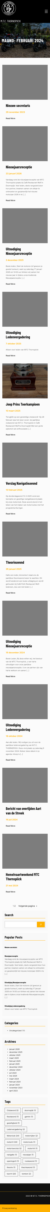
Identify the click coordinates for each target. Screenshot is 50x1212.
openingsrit (13, 1161)
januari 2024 (14, 1085)
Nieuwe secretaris (11, 947)
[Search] (41, 924)
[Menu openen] (46, 11)
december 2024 (15, 1067)
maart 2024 (14, 1079)
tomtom (26, 1174)
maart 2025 (14, 1058)
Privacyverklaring (9, 1208)
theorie (11, 1167)
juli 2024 (13, 1073)
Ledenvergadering (16, 1129)
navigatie (12, 1155)
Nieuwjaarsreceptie (11, 956)
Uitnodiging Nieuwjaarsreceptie (15, 982)
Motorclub (13, 1136)
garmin (29, 1117)
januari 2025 (14, 1064)
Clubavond (12, 1110)
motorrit (12, 1142)
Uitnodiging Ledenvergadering (15, 1006)
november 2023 (15, 1088)
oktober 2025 (14, 1055)
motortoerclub (14, 1148)
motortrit (32, 1148)
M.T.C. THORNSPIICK (11, 21)
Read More (10, 118)
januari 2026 (14, 1049)
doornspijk (30, 1110)
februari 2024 (15, 1082)
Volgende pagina (27, 906)
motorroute (29, 1142)
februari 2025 (14, 1061)
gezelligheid (13, 1123)
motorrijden (31, 1136)
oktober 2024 (14, 1070)
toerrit (11, 1174)
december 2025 (15, 1052)
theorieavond (28, 1167)
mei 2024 (13, 1076)
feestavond (13, 1117)
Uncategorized (15, 1030)
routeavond (31, 1161)
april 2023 (13, 1091)
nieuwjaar (28, 1155)
